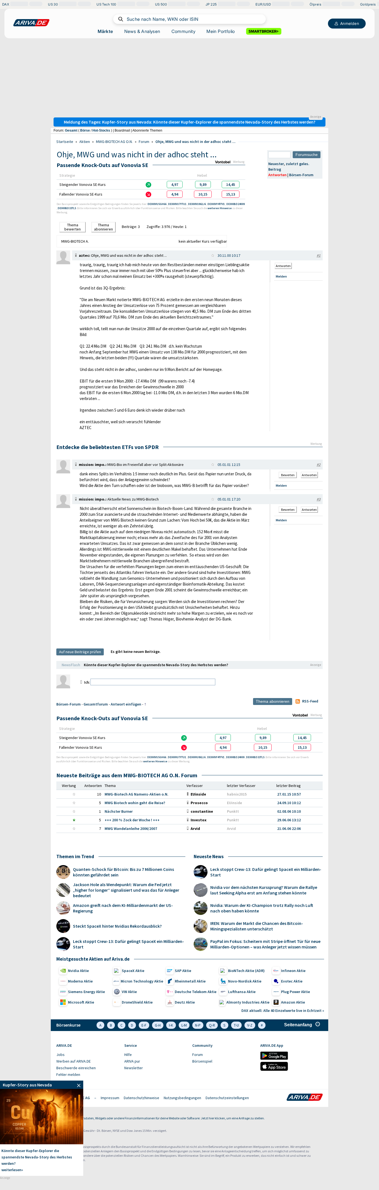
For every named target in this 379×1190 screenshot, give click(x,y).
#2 (318, 464)
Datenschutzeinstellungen (227, 1097)
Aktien (84, 141)
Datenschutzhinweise (141, 1097)
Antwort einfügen (126, 704)
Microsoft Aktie (81, 1002)
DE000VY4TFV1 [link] (216, 204)
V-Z (249, 1025)
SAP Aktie (183, 970)
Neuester (276, 163)
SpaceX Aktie (133, 970)
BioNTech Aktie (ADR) (246, 970)
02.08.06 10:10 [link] (289, 811)
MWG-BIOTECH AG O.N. (114, 141)
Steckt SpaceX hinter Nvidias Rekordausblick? (117, 926)
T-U (236, 1025)
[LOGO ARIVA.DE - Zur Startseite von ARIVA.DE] (31, 22)
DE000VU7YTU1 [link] (177, 204)
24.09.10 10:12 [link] (289, 802)
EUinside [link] (234, 802)
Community (183, 31)
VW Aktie (129, 991)
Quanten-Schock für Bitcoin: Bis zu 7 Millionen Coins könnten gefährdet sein (123, 872)
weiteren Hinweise (220, 208)
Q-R (212, 1025)
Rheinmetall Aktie (190, 981)
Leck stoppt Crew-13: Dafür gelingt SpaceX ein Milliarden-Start (128, 944)
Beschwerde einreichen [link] (76, 1067)
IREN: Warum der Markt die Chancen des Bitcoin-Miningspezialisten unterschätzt (256, 926)
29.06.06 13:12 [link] (289, 819)
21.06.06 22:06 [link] (289, 828)
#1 (318, 255)
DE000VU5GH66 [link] (157, 204)
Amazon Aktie (293, 1002)
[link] (175, 184)
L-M (184, 1025)
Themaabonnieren (103, 227)
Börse (85, 130)
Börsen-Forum (301, 174)
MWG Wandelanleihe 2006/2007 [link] (131, 828)
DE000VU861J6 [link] (197, 204)
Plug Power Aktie (295, 991)
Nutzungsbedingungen (182, 1097)
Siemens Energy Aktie (86, 991)
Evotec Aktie (291, 981)
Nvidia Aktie (78, 970)
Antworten (277, 174)
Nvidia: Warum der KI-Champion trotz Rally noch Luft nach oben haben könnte (261, 908)
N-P (198, 1025)
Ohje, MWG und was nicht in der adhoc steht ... (195, 141)
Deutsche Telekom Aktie (195, 991)
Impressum (110, 1097)
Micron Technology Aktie (142, 981)
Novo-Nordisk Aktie (244, 981)
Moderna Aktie (80, 981)
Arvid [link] (231, 828)
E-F (144, 1025)
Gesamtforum (96, 704)
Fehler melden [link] (68, 1074)
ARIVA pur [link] (132, 1061)
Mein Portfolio (220, 31)
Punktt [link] (233, 811)
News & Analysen (142, 31)
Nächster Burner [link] (119, 811)
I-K (171, 1025)
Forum (144, 141)
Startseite (64, 141)
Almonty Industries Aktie (247, 1002)
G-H (158, 1025)
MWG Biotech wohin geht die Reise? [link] (135, 802)
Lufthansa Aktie (242, 991)
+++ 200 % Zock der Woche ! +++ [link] (132, 819)
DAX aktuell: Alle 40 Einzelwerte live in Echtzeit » (282, 1010)
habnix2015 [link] (237, 794)
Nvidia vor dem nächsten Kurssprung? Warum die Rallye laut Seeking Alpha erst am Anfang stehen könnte (263, 890)
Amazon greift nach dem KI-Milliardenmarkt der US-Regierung (123, 908)
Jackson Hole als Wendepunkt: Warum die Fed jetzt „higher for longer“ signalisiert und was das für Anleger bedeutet (126, 890)
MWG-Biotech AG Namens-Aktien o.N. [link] (136, 794)
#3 (318, 499)
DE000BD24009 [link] (235, 204)
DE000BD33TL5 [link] (67, 208)
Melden (281, 276)
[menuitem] (87, 1054)
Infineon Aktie (293, 970)
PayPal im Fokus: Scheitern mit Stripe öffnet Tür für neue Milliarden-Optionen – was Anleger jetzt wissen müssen (265, 944)
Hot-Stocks (101, 130)
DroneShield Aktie (137, 1002)
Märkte (105, 31)
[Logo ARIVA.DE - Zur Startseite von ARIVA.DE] (305, 1098)
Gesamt (71, 130)
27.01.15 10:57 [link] (289, 794)
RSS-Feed (310, 701)
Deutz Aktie (185, 1002)
